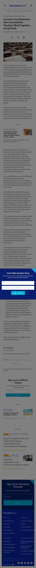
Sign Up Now (18, 293)
